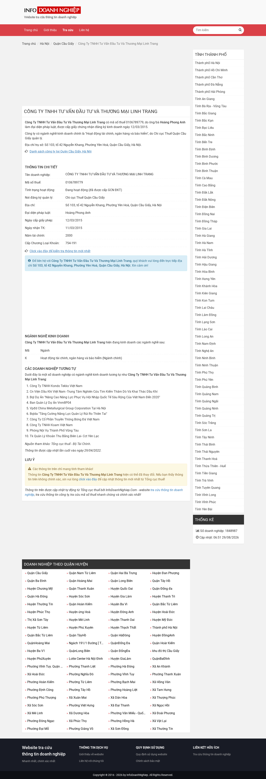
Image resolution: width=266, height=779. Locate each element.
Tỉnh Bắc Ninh (204, 135)
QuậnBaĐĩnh (160, 659)
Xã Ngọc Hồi (159, 705)
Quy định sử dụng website (151, 754)
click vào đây (88, 479)
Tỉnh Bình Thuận (206, 171)
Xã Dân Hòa (117, 697)
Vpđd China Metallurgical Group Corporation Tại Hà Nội (68, 408)
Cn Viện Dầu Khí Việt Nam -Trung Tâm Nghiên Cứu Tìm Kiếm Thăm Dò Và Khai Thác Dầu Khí (94, 391)
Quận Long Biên (120, 581)
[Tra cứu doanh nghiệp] (53, 12)
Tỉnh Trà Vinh (204, 480)
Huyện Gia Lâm (120, 596)
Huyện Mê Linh (78, 620)
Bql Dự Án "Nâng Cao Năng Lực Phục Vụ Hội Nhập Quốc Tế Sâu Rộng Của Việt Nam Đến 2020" (95, 397)
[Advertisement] (106, 77)
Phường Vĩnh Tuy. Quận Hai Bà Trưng (44, 666)
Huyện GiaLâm (119, 659)
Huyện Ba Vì (117, 604)
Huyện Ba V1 (35, 651)
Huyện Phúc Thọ (37, 612)
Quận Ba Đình (35, 581)
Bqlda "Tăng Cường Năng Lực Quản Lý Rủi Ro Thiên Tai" (68, 414)
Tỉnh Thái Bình (205, 444)
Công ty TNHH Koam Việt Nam (51, 425)
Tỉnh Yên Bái (203, 509)
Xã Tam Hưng (160, 690)
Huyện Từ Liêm (36, 627)
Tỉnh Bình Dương (206, 156)
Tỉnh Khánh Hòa (206, 286)
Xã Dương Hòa (78, 713)
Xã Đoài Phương (162, 713)
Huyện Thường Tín (39, 604)
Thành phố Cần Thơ (208, 77)
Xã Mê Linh (34, 713)
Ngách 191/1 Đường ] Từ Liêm (86, 643)
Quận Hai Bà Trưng (122, 573)
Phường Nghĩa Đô (80, 674)
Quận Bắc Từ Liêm (164, 604)
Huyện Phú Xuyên (80, 627)
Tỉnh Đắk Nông (205, 200)
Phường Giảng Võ (80, 729)
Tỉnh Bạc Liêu (204, 128)
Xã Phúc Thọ (77, 721)
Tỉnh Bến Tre (203, 142)
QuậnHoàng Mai (37, 643)
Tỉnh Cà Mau (204, 178)
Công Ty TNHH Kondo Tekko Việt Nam (56, 386)
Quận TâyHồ (76, 635)
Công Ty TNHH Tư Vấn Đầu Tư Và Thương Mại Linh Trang (91, 261)
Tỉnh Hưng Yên (205, 279)
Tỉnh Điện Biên (205, 207)
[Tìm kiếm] (240, 30)
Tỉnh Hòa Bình (205, 272)
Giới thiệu (50, 30)
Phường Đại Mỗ (37, 729)
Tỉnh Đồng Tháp (206, 221)
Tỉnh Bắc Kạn (204, 120)
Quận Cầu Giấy (36, 573)
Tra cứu (68, 30)
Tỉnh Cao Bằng (205, 185)
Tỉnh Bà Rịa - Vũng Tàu (210, 106)
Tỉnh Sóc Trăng (205, 423)
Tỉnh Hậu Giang (206, 264)
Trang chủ (31, 30)
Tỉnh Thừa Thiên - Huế (210, 466)
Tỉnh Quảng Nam (206, 394)
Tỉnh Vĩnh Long (205, 495)
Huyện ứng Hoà (78, 612)
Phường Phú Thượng (40, 697)
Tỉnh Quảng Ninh (206, 408)
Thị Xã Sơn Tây (36, 620)
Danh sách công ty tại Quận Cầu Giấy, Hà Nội (61, 151)
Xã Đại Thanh (118, 705)
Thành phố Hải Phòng (210, 92)
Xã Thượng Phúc (162, 697)
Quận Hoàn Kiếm (79, 604)
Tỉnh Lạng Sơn (205, 322)
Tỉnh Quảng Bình (206, 387)
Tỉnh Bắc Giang (205, 113)
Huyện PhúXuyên (38, 659)
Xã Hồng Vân (160, 682)
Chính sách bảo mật (148, 761)
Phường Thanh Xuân (165, 674)
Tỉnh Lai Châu (204, 308)
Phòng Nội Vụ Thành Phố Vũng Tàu (54, 430)
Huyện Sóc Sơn (78, 596)
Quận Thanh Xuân (80, 588)
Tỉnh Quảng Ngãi (206, 401)
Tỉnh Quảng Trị (205, 416)
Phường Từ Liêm (79, 682)
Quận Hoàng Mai (79, 581)
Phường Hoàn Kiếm (39, 682)
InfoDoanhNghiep (137, 774)
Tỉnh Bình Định (205, 149)
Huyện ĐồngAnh (162, 635)
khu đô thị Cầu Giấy (164, 651)
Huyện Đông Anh (121, 612)
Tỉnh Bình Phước (206, 164)
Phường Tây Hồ (78, 690)
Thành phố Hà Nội (163, 627)
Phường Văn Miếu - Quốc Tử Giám (127, 713)
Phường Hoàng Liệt (122, 690)
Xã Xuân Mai (77, 697)
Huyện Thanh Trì (162, 596)
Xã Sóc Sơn (34, 705)
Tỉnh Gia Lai (203, 228)
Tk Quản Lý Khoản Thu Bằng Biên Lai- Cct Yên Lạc (64, 436)
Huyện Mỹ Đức (161, 620)
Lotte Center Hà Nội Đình (85, 659)
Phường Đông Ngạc (39, 721)
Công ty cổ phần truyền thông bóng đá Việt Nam (65, 419)
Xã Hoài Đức (35, 674)
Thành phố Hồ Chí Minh (211, 70)
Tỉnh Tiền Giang (206, 473)
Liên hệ (84, 30)
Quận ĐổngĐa (119, 651)
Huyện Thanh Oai (121, 620)
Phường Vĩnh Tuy (121, 674)
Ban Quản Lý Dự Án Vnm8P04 (50, 402)
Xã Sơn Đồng (118, 729)
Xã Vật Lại (158, 721)
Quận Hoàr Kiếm (162, 643)
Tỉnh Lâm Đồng (205, 315)
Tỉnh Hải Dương (206, 257)
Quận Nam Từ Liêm (81, 573)
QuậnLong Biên (78, 651)
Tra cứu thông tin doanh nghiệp (212, 754)
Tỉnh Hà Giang (205, 236)
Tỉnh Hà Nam (204, 243)
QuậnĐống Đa (119, 643)
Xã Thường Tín (161, 729)
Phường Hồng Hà (121, 721)
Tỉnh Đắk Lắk (204, 192)
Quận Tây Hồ (160, 581)
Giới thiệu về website (91, 754)
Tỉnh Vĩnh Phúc (205, 502)
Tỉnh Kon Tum (204, 300)
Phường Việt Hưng (80, 705)
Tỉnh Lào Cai (203, 329)
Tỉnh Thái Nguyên (207, 452)
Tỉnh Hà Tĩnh (204, 250)
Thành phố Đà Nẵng (209, 84)
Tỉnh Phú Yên (204, 380)
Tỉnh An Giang (205, 99)
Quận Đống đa (161, 588)
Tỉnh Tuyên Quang (207, 488)
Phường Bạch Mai (121, 682)
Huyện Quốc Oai (120, 588)
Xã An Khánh (160, 666)
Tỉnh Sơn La (203, 430)
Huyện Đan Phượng (164, 573)
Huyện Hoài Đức (162, 612)
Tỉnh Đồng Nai (205, 214)
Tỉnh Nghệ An (204, 351)
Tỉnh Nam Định (205, 344)
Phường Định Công (39, 690)
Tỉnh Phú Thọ (204, 372)
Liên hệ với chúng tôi (91, 761)
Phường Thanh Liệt (81, 666)
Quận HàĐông (119, 635)
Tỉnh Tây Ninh (204, 437)
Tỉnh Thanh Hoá (206, 459)
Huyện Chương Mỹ (39, 588)
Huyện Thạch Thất (122, 627)
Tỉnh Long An (204, 336)
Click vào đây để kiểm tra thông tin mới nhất (60, 251)
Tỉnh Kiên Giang (206, 293)
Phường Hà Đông (121, 666)
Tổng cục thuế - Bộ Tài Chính (70, 444)
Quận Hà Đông (36, 596)
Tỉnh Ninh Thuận (206, 365)
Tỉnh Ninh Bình (205, 358)
